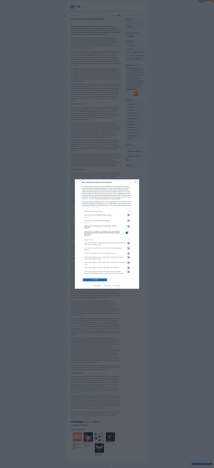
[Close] (136, 182)
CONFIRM (95, 279)
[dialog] (107, 234)
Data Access (107, 285)
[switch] (128, 215)
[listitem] (107, 211)
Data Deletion (97, 285)
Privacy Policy (116, 285)
